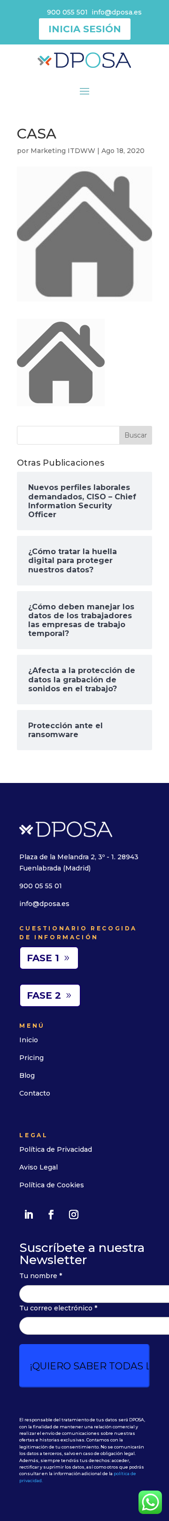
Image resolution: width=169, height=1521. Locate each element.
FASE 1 (43, 958)
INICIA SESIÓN (84, 29)
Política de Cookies (51, 1185)
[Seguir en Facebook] (51, 1214)
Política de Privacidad (55, 1149)
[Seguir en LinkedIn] (28, 1214)
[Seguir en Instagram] (73, 1214)
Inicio (28, 1040)
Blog (27, 1075)
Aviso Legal (38, 1167)
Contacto (34, 1093)
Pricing (31, 1057)
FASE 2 (44, 995)
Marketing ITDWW (63, 150)
